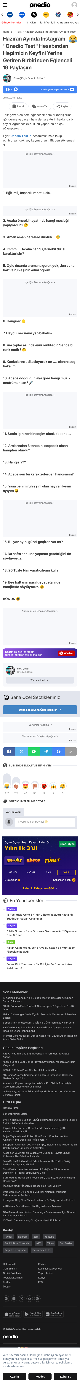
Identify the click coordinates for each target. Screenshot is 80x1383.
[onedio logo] (38, 1336)
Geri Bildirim (10, 1268)
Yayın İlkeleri (45, 1273)
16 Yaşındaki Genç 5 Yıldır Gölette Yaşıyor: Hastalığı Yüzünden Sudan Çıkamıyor (40, 916)
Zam (36, 1236)
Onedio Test (19, 136)
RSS (40, 1282)
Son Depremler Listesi (15, 1113)
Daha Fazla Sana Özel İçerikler (38, 709)
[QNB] (46, 14)
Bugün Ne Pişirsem (15, 1249)
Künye (42, 1277)
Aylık (49, 872)
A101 (38, 1243)
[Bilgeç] (70, 14)
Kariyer (42, 1264)
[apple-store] (13, 1314)
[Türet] (58, 14)
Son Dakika (66, 1243)
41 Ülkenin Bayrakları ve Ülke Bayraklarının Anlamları (32, 1206)
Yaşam (11, 909)
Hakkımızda (9, 1264)
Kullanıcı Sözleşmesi (50, 1268)
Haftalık (31, 872)
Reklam (7, 1282)
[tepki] (7, 786)
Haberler (8, 31)
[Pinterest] (37, 1298)
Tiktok (50, 1243)
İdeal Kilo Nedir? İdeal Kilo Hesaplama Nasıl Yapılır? (32, 1185)
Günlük (13, 872)
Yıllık (66, 872)
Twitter (8, 1236)
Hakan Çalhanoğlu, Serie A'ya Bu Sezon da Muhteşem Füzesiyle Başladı (41, 949)
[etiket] (73, 39)
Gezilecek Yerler (41, 1249)
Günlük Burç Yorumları (17, 1243)
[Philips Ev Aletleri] (10, 14)
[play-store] (33, 1314)
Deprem (23, 1236)
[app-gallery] (54, 1314)
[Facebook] (14, 1298)
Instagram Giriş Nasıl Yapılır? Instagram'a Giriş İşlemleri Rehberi (39, 1200)
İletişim (7, 1286)
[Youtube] (29, 1298)
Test (19, 31)
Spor (10, 942)
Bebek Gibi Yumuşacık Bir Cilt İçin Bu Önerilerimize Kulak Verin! (39, 966)
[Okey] (22, 14)
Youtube (49, 1236)
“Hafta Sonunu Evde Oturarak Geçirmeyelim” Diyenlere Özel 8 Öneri (41, 933)
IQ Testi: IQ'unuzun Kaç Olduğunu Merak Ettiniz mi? (32, 1220)
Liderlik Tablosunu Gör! (38, 888)
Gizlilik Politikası (12, 1273)
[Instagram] (6, 1298)
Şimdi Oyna (67, 843)
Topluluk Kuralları (13, 1277)
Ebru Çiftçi (29, 78)
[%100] (34, 14)
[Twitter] (22, 1298)
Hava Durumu (11, 1107)
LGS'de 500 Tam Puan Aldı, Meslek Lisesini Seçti (30, 1070)
